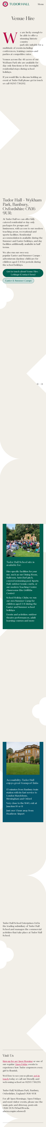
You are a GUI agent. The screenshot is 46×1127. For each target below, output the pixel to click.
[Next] (41, 396)
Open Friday (21, 1089)
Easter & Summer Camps (18, 280)
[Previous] (37, 396)
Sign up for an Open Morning (18, 1086)
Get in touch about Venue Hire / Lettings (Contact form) (23, 273)
